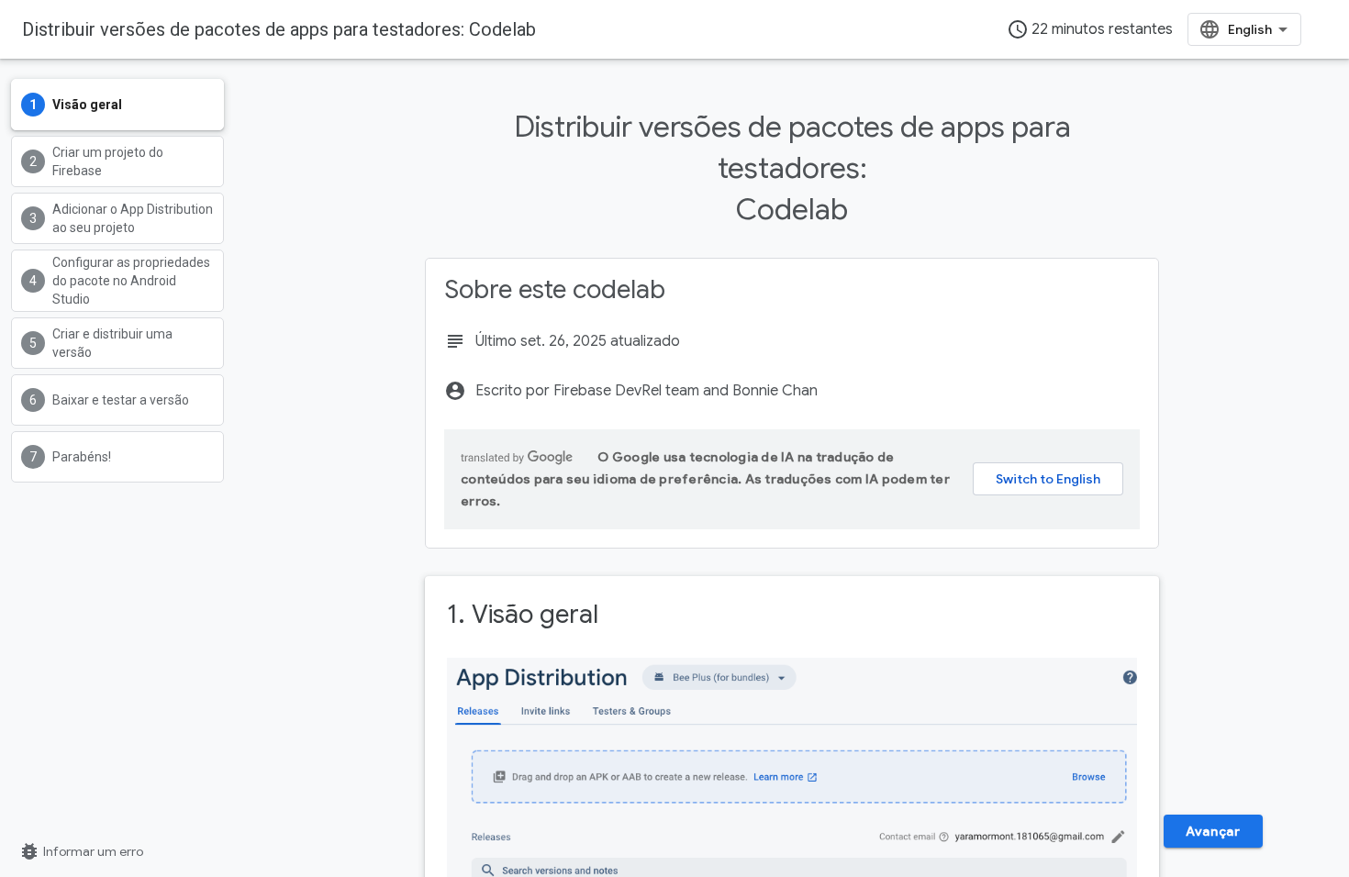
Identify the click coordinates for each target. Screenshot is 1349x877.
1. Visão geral (522, 614)
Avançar (1213, 831)
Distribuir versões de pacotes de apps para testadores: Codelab (279, 29)
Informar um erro (80, 851)
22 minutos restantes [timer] (1090, 29)
